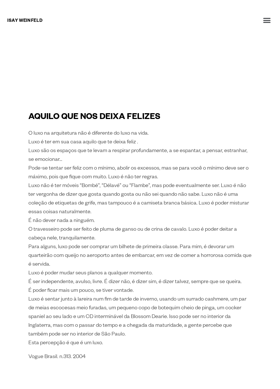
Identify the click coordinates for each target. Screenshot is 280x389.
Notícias (17, 52)
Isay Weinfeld (24, 21)
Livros (15, 70)
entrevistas (21, 61)
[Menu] (267, 20)
